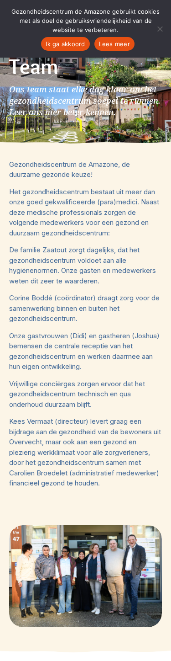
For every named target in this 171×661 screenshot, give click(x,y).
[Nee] (159, 28)
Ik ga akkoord (65, 44)
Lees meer (114, 44)
